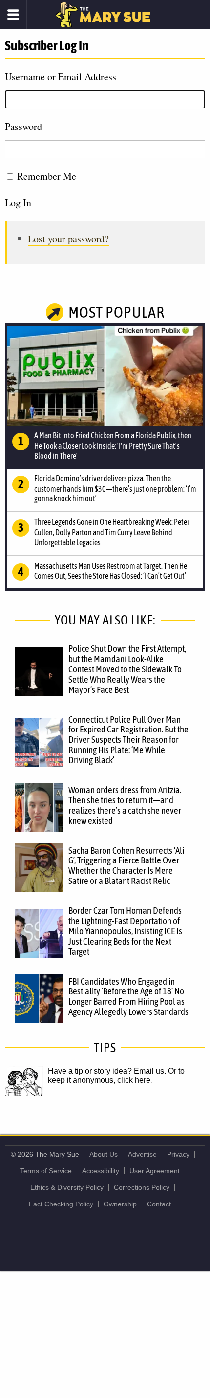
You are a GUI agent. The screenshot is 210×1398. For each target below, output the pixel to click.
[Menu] (13, 14)
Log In (18, 202)
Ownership (120, 1204)
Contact (159, 1204)
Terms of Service (46, 1171)
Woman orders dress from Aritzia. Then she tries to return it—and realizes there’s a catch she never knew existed (124, 805)
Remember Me (46, 176)
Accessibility (100, 1171)
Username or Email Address (60, 76)
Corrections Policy (141, 1187)
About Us (103, 1154)
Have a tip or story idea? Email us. (107, 1071)
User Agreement (154, 1171)
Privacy (178, 1154)
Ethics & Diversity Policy (67, 1187)
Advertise (142, 1154)
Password (23, 126)
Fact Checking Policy (61, 1204)
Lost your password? (68, 238)
